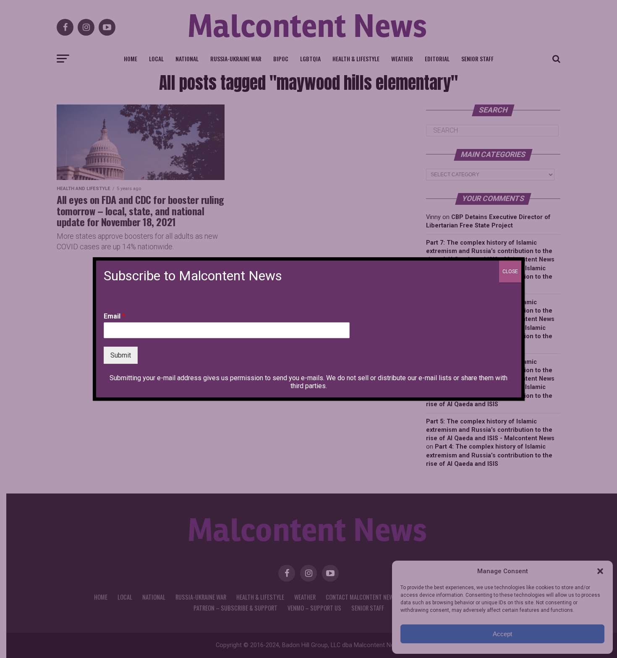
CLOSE (510, 271)
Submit (120, 355)
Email (114, 316)
